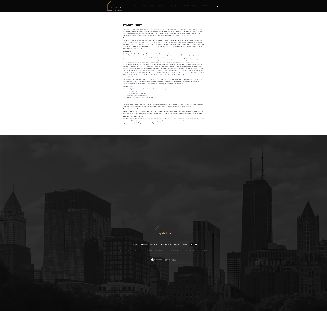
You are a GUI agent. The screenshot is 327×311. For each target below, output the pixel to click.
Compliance (172, 6)
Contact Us (203, 6)
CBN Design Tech (187, 254)
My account (185, 6)
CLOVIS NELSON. (143, 254)
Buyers (151, 6)
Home (136, 6)
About (144, 6)
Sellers (161, 6)
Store (194, 6)
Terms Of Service (171, 254)
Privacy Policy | (162, 254)
